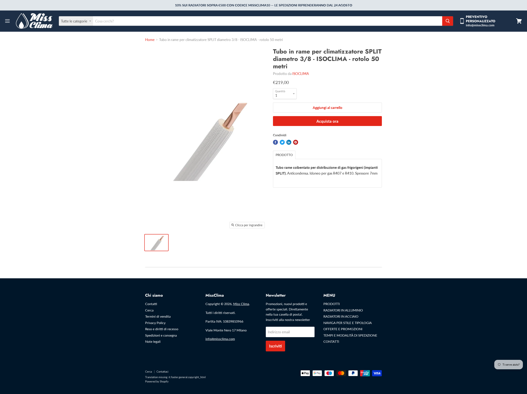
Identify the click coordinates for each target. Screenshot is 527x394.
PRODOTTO (284, 154)
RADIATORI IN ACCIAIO (340, 316)
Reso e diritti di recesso (161, 329)
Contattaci (162, 371)
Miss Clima (241, 304)
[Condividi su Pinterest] (295, 142)
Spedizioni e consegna (161, 335)
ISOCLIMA (300, 73)
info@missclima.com (220, 339)
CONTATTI (331, 341)
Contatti (151, 304)
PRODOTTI (331, 304)
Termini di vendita (158, 316)
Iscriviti (275, 346)
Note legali (153, 341)
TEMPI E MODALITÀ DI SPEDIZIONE (350, 335)
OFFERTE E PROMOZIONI (342, 329)
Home (150, 40)
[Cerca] (447, 21)
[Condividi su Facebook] (275, 142)
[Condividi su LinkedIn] (288, 142)
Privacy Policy (155, 323)
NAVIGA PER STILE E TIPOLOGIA (347, 323)
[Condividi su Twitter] (282, 142)
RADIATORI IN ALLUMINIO (343, 310)
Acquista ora (327, 121)
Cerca (149, 310)
